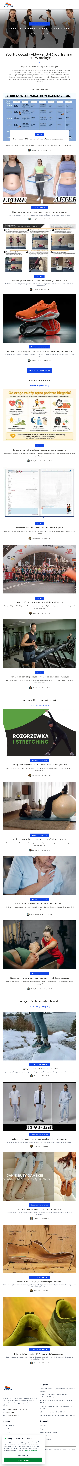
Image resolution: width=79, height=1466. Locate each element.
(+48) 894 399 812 (11, 1412)
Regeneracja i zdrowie (39, 760)
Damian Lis (6, 1429)
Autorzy (6, 1421)
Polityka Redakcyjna (60, 1449)
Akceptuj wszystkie (23, 1460)
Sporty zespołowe (46, 1439)
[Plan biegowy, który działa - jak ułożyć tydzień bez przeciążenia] (39, 117)
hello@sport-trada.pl (12, 1416)
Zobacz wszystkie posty (39, 386)
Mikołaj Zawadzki (8, 1425)
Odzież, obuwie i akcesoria (39, 24)
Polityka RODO (48, 1449)
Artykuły (44, 1384)
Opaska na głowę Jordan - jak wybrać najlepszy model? (57, 1415)
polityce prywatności (30, 1450)
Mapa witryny (71, 1449)
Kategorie (44, 1421)
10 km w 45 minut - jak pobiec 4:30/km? (52, 1412)
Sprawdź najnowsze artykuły (39, 370)
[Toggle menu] (74, 5)
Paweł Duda (7, 1432)
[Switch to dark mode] (70, 4)
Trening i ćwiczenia (39, 207)
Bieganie (39, 134)
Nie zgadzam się (23, 1455)
